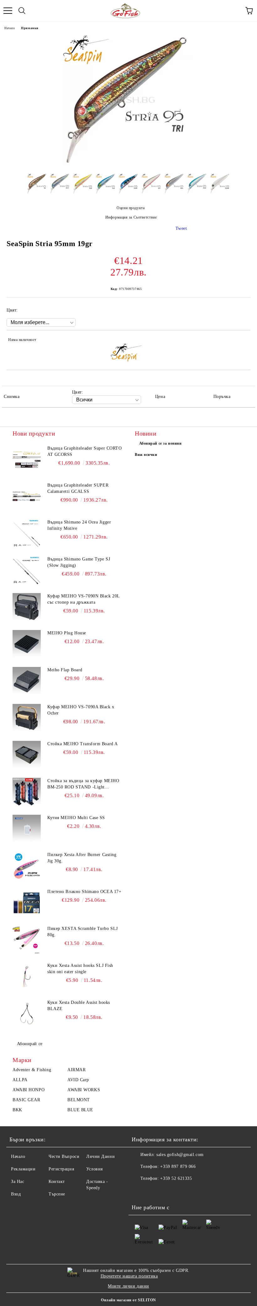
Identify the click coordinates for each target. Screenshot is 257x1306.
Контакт (57, 1181)
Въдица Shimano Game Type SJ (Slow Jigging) (78, 562)
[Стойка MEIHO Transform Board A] (27, 755)
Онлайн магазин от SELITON (128, 1300)
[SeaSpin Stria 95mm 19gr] (128, 164)
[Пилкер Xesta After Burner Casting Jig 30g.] (27, 866)
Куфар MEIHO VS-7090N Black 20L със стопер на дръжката (83, 599)
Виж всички (146, 454)
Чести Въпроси (64, 1156)
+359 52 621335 (176, 1178)
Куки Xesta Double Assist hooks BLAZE (78, 1005)
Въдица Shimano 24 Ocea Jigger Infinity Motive (79, 525)
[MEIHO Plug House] (27, 644)
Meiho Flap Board (64, 670)
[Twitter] (154, 1191)
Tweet (181, 228)
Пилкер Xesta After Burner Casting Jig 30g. (81, 857)
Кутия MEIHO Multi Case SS (76, 817)
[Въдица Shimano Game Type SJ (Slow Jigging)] (27, 570)
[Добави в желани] (241, 340)
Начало (9, 28)
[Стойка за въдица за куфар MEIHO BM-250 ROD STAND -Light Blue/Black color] (27, 792)
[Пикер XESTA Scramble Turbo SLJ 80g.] (27, 940)
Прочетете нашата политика (129, 1276)
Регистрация (61, 1169)
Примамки (29, 28)
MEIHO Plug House (66, 633)
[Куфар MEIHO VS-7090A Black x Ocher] (27, 718)
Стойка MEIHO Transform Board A (82, 743)
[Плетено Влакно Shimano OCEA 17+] (27, 903)
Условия (94, 1169)
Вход (16, 1194)
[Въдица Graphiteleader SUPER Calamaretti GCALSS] (27, 496)
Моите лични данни (128, 1286)
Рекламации (23, 1169)
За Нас (17, 1181)
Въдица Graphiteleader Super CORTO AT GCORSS (84, 451)
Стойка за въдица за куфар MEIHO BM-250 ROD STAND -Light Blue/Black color (83, 784)
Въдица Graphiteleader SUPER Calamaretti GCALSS (77, 488)
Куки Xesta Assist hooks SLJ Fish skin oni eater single (80, 968)
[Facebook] (140, 1191)
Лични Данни (100, 1156)
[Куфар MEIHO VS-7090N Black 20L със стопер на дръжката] (27, 607)
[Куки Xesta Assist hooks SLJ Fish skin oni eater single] (27, 977)
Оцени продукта (130, 208)
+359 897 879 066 (178, 1166)
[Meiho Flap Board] (27, 681)
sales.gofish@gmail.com (179, 1154)
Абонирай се (30, 1043)
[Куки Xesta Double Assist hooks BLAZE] (27, 1013)
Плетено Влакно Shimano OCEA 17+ (84, 891)
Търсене (57, 1194)
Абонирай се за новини (160, 443)
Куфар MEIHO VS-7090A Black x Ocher (80, 710)
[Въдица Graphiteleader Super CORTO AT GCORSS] (27, 459)
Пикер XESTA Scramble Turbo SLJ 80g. (82, 931)
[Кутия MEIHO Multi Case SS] (27, 829)
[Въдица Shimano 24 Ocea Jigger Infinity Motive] (27, 533)
